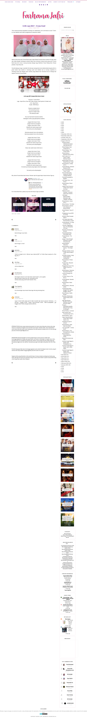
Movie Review (67, 533)
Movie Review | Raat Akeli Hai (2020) (67, 325)
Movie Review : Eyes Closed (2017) (67, 147)
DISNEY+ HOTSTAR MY (59, 2)
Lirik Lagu (14, 213)
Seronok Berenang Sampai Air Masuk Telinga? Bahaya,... (67, 174)
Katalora (17, 229)
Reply (16, 235)
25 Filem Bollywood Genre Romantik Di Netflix (67, 568)
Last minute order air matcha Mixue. (70, 621)
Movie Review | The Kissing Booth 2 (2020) (68, 331)
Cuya (16, 239)
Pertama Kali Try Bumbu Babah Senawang (68, 578)
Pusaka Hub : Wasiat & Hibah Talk (67, 263)
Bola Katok (67, 619)
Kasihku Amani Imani (68, 586)
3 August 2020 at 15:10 (18, 287)
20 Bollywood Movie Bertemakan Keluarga (67, 557)
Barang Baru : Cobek (67, 611)
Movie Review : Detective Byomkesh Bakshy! (68, 271)
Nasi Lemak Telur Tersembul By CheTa (67, 313)
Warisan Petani (69, 686)
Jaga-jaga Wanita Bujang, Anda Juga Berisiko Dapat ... (67, 302)
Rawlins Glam (68, 627)
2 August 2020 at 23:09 (18, 241)
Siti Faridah (69, 674)
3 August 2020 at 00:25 (18, 251)
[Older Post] (55, 219)
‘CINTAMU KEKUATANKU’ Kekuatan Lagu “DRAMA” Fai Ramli (67, 197)
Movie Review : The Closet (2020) (66, 150)
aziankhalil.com (67, 582)
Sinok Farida (70, 695)
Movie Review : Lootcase (68, 310)
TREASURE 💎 (70, 2)
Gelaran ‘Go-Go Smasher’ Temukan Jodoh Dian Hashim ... (67, 192)
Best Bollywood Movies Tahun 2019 (67, 547)
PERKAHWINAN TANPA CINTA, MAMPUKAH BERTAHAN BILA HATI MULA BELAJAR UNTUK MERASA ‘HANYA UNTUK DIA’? (67, 518)
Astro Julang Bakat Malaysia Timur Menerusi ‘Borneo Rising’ (67, 504)
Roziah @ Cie (70, 682)
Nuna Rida (69, 690)
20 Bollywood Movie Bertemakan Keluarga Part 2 (67, 560)
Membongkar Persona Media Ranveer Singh (67, 161)
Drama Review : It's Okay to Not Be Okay (68, 223)
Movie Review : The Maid (68, 204)
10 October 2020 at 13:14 (19, 298)
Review (24, 2)
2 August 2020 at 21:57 (18, 230)
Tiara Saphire (67, 590)
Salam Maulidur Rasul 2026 (68, 606)
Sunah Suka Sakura (67, 604)
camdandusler (70, 703)
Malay (18, 213)
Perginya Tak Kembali (68, 587)
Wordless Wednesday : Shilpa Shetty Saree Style (67, 297)
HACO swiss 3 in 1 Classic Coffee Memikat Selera (66, 157)
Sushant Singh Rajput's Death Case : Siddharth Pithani (67, 351)
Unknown (17, 297)
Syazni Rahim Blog (67, 575)
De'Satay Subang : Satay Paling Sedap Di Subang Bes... (68, 257)
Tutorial (17, 2)
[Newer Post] (12, 219)
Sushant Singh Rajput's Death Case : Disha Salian (67, 347)
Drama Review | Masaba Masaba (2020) (68, 167)
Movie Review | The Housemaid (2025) (67, 490)
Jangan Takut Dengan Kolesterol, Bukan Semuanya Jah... (67, 240)
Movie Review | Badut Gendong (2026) (67, 430)
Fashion (31, 2)
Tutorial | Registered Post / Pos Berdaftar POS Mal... (67, 227)
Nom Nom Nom (9, 2)
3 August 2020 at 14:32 (18, 274)
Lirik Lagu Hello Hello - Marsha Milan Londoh (68, 220)
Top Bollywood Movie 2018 (67, 545)
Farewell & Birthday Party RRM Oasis (67, 233)
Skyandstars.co (52, 716)
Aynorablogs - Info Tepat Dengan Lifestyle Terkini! (67, 598)
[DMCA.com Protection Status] (43, 714)
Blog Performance (40, 2)
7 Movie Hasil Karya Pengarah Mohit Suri (67, 563)
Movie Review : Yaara (67, 315)
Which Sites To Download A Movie (67, 536)
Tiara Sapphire (18, 286)
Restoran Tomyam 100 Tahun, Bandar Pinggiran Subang (67, 459)
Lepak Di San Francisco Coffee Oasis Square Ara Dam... (67, 188)
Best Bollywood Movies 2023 (67, 552)
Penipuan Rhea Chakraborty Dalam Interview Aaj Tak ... (67, 144)
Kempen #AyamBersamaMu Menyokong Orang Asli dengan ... (67, 307)
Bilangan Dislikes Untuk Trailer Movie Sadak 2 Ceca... (68, 252)
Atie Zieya (17, 262)
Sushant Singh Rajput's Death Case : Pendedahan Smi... (67, 343)
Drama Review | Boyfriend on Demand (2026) (67, 415)
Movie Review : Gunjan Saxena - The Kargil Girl (67, 248)
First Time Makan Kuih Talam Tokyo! (67, 170)
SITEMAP (78, 2)
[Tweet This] (53, 213)
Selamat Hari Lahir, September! (67, 601)
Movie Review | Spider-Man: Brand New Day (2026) (67, 385)
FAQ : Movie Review (67, 535)
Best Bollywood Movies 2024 (67, 554)
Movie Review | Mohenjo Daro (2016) (67, 153)
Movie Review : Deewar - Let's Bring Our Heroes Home (68, 207)
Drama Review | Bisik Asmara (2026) (67, 445)
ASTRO (50, 2)
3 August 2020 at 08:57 (18, 263)
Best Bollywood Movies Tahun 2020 (67, 550)
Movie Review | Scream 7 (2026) (67, 475)
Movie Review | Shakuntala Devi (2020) (66, 335)
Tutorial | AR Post (67, 400)
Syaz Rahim (69, 678)
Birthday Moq (68, 583)
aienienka (17, 250)
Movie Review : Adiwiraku (65, 244)
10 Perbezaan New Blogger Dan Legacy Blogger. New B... (67, 290)
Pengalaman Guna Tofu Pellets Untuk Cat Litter (68, 267)
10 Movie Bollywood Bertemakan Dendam (67, 565)
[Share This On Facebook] (52, 213)
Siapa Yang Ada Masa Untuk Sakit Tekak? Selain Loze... (67, 318)
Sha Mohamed (18, 273)
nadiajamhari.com (67, 610)
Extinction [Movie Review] (70, 629)
